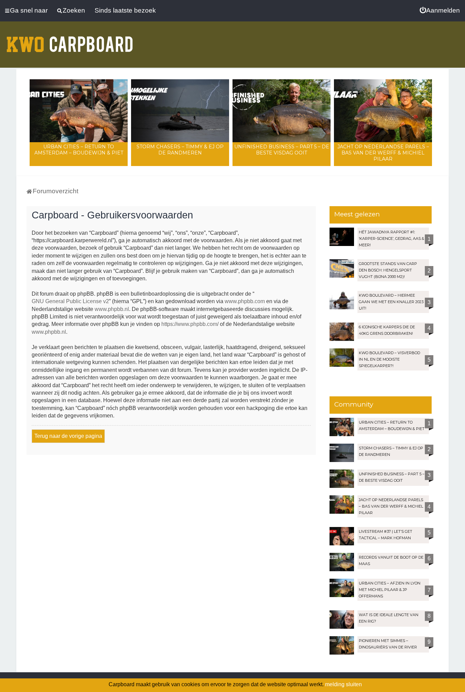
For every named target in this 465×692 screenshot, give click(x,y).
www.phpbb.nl (112, 309)
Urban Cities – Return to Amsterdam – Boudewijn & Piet (78, 150)
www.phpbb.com (245, 301)
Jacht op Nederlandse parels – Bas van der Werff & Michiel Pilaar (383, 153)
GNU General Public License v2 (70, 301)
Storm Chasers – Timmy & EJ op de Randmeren (180, 150)
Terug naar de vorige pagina (68, 436)
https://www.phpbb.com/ (190, 324)
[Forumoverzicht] (70, 40)
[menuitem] (440, 10)
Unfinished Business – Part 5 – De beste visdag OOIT (281, 150)
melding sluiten (343, 684)
